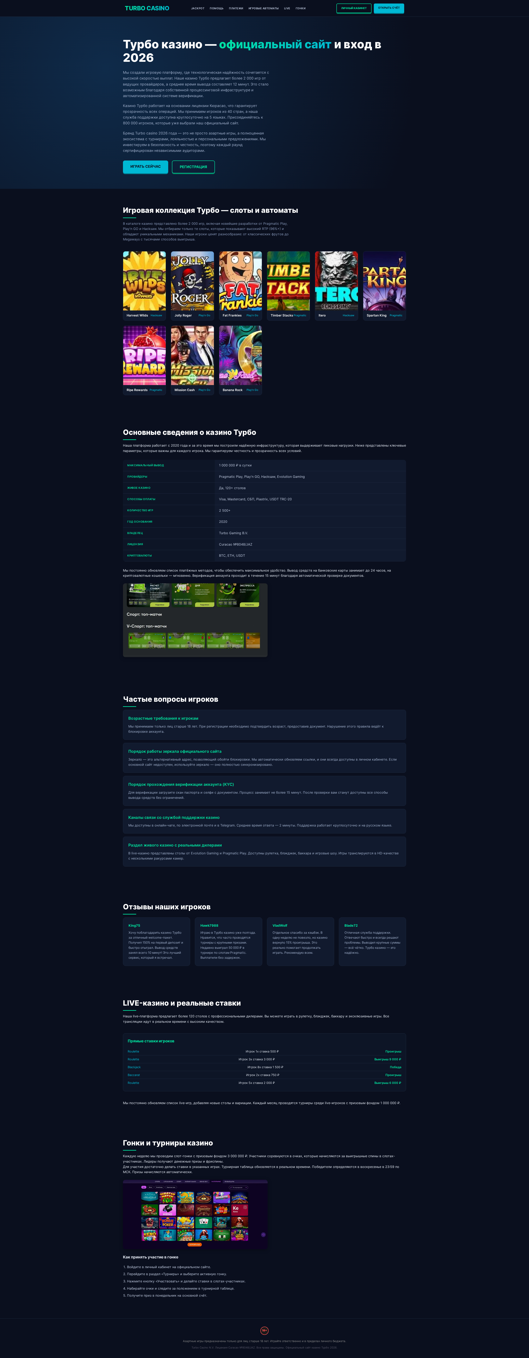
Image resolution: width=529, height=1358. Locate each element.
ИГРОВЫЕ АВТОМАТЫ (264, 8)
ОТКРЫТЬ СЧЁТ (389, 7)
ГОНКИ (301, 8)
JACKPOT (198, 8)
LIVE (287, 8)
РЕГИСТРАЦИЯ (193, 167)
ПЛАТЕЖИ (236, 8)
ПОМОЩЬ (217, 8)
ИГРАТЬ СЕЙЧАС (145, 166)
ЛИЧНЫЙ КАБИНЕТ (354, 8)
